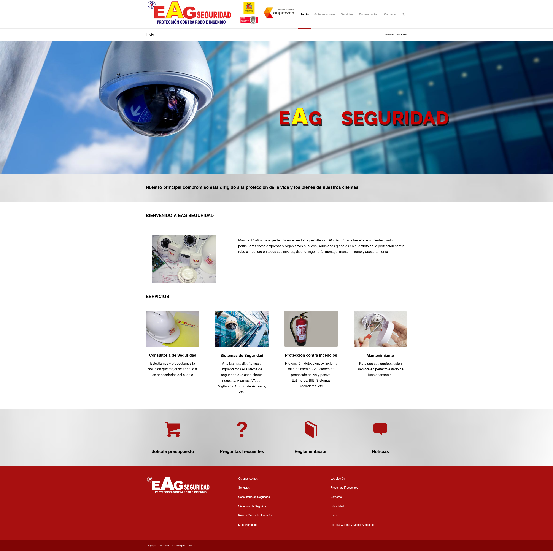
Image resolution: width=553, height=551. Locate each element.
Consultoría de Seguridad (172, 355)
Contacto (336, 497)
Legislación (338, 478)
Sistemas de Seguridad (242, 355)
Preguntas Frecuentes (344, 487)
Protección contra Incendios (311, 355)
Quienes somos (248, 478)
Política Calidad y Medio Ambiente (352, 524)
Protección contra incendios (255, 515)
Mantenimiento (380, 355)
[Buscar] (403, 14)
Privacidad (337, 506)
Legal (334, 515)
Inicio (150, 34)
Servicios (244, 487)
